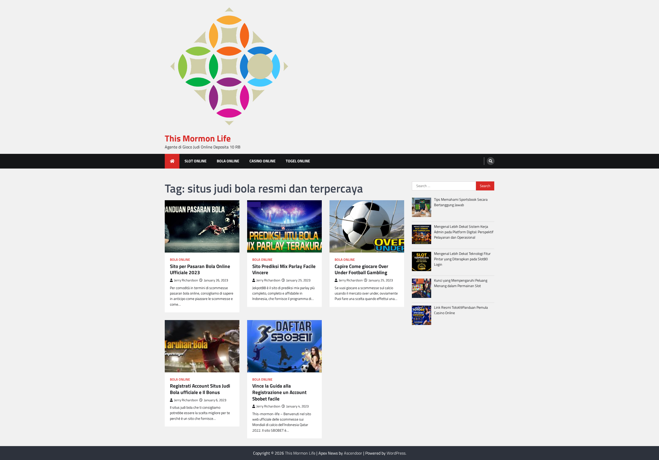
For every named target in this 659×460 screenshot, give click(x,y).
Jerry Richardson (186, 280)
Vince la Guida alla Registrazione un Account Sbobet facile (279, 392)
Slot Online (195, 161)
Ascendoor (353, 453)
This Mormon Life (198, 138)
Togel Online (298, 161)
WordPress (396, 453)
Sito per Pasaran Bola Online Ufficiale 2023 (200, 269)
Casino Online (262, 161)
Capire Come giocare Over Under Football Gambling (361, 269)
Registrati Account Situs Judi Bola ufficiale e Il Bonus (200, 389)
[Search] (491, 161)
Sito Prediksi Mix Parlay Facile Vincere (284, 269)
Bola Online (228, 161)
